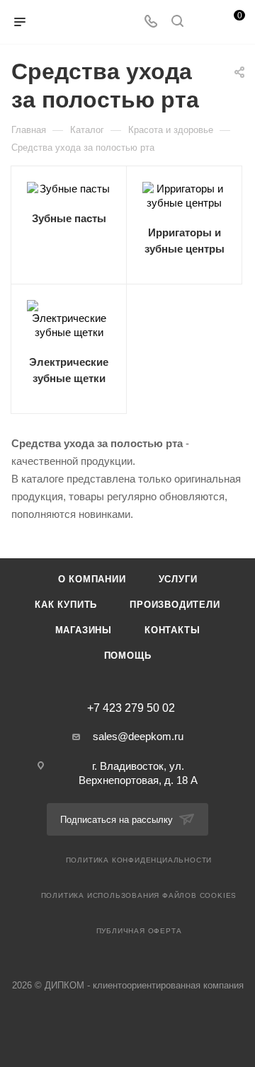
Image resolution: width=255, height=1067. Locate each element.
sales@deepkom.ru (138, 736)
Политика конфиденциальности (139, 860)
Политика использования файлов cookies (139, 895)
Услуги (178, 579)
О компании (92, 579)
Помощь (128, 655)
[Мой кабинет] (204, 22)
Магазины (83, 630)
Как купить (66, 604)
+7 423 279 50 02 (131, 708)
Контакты (172, 630)
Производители (175, 604)
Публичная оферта (139, 931)
